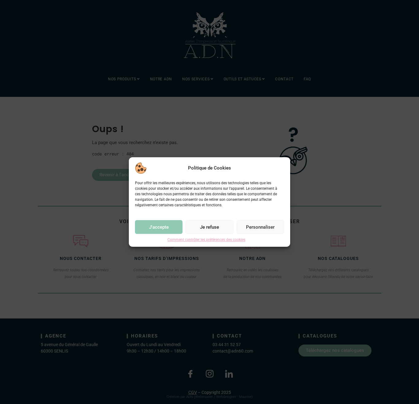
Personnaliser (260, 227)
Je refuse (209, 227)
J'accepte (159, 227)
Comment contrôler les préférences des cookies (206, 240)
